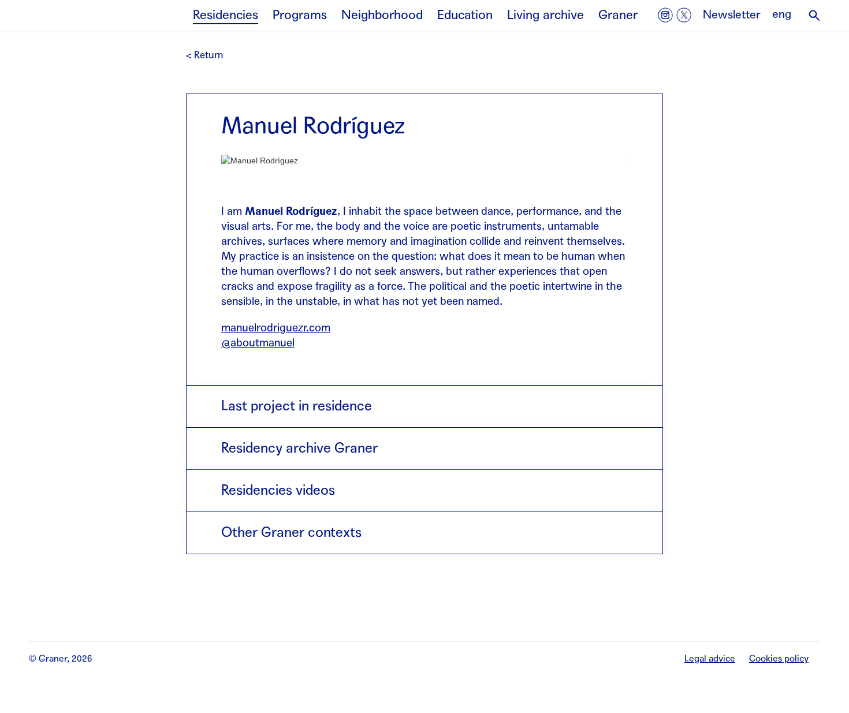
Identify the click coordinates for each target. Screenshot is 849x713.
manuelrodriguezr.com (275, 327)
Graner (618, 15)
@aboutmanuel (258, 342)
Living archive (545, 15)
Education (465, 15)
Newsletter (732, 15)
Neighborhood (382, 15)
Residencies (225, 15)
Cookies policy (779, 658)
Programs (300, 15)
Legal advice (709, 658)
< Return (204, 55)
